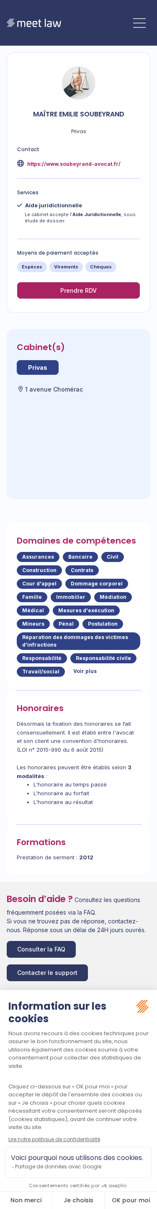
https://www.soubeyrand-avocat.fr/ (73, 164)
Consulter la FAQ (41, 949)
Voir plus (85, 671)
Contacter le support (47, 972)
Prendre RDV (78, 290)
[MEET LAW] (34, 23)
